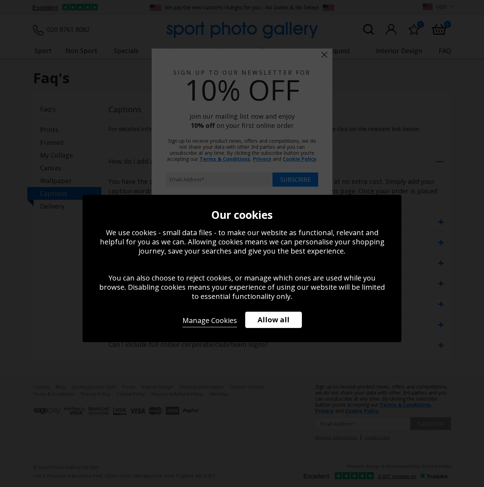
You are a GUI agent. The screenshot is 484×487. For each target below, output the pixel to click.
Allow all (273, 319)
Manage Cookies (209, 320)
